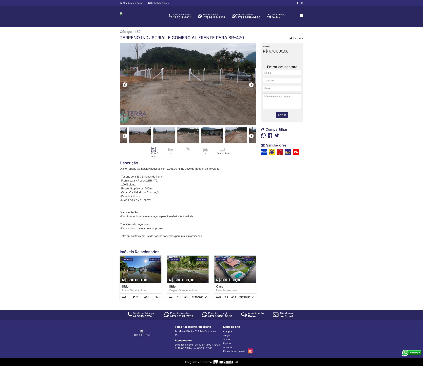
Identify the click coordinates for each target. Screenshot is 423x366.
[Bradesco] (280, 151)
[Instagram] (302, 3)
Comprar (228, 331)
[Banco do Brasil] (272, 151)
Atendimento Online (132, 3)
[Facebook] (297, 3)
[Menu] (301, 16)
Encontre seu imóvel (234, 351)
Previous (124, 84)
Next (250, 84)
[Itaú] (288, 151)
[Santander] (296, 151)
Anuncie (227, 347)
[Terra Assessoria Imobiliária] (121, 13)
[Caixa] (264, 151)
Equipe (227, 343)
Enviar (282, 114)
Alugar (226, 335)
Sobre (226, 339)
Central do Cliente (159, 3)
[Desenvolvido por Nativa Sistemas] (223, 362)
